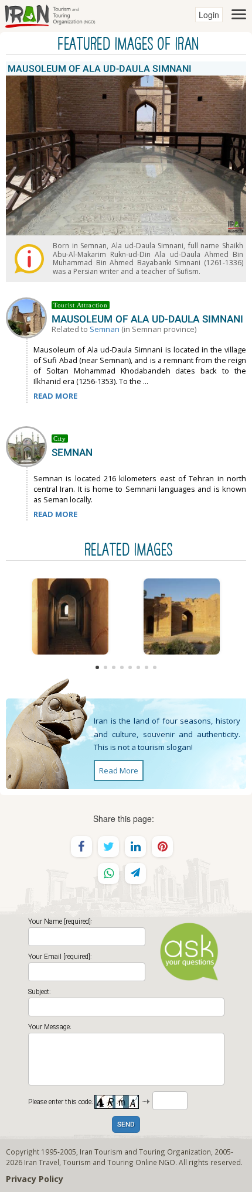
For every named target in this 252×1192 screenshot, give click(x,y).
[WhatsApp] (108, 873)
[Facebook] (81, 846)
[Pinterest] (162, 846)
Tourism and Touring (98, 1162)
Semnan (105, 329)
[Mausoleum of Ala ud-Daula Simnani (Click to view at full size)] (70, 616)
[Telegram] (135, 873)
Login (209, 14)
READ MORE (55, 396)
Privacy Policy (34, 1178)
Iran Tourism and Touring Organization (145, 1151)
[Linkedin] (135, 846)
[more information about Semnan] (29, 445)
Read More (118, 770)
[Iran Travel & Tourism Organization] (50, 14)
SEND (126, 1125)
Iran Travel (41, 1162)
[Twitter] (108, 846)
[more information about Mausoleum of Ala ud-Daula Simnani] (29, 317)
